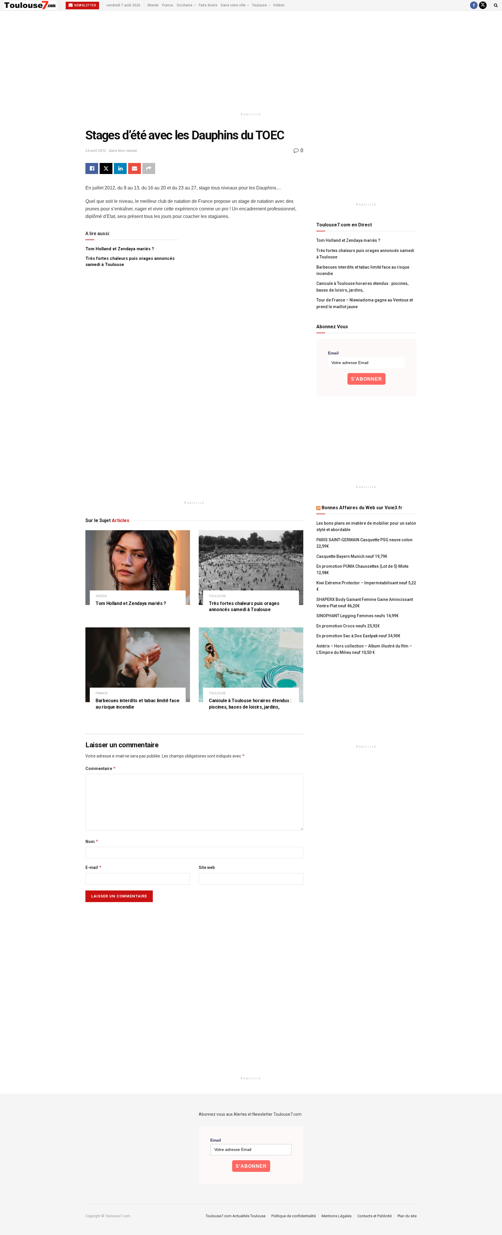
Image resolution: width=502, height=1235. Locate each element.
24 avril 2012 (95, 150)
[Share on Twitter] (106, 168)
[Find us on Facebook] (474, 5)
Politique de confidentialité (293, 1216)
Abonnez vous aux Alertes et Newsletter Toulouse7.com (250, 1114)
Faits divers (208, 5)
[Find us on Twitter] (483, 5)
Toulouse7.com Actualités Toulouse (236, 1216)
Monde (153, 5)
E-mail (93, 867)
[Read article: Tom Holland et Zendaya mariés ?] (137, 567)
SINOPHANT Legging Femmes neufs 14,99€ (357, 615)
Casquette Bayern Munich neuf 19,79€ (351, 556)
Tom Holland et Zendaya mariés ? (119, 248)
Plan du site (407, 1216)
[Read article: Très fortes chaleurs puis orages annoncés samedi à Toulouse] (251, 567)
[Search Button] (496, 5)
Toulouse (259, 5)
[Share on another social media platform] (148, 168)
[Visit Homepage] (30, 5)
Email (333, 353)
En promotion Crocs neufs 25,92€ (348, 626)
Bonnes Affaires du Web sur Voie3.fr (362, 507)
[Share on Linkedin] (120, 168)
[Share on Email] (134, 168)
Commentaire (100, 768)
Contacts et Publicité (374, 1216)
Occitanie (184, 5)
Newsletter (84, 5)
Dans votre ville (233, 5)
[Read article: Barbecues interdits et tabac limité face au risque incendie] (137, 664)
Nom (91, 841)
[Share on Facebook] (91, 168)
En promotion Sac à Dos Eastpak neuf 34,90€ (358, 636)
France (167, 5)
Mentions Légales (337, 1216)
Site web (207, 867)
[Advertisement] (251, 60)
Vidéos (278, 5)
